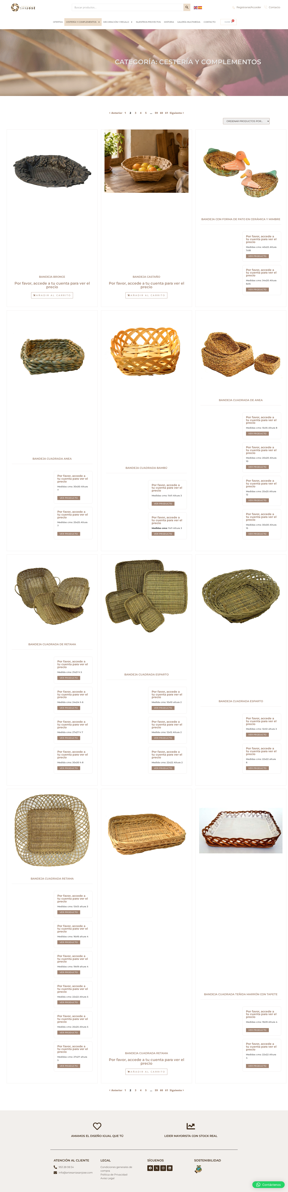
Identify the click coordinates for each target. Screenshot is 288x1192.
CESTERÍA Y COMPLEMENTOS (81, 22)
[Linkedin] (169, 1168)
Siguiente (176, 112)
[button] (52, 295)
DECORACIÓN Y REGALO (116, 22)
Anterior (116, 112)
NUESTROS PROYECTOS (148, 22)
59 (156, 112)
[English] (196, 7)
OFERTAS (58, 22)
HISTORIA (169, 22)
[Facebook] (150, 1168)
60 (161, 112)
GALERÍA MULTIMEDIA (188, 22)
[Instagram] (163, 1168)
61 (166, 112)
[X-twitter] (157, 1168)
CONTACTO (210, 22)
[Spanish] (200, 7)
